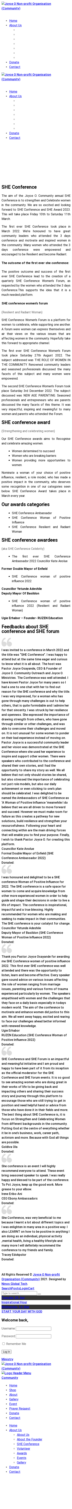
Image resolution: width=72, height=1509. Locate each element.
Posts (15, 1288)
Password (8, 1336)
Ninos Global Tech (14, 1284)
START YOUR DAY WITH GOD (22, 1311)
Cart (31, 1288)
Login (24, 1288)
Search (6, 1288)
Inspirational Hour (14, 1302)
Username (8, 1328)
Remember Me (15, 1344)
